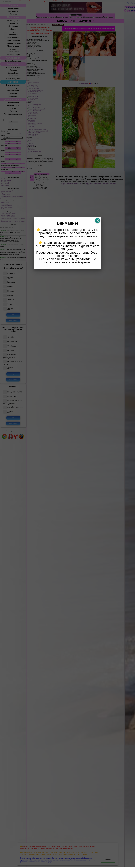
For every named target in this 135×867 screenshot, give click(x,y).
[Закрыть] (97, 220)
